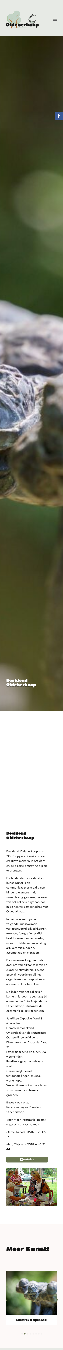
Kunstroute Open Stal (31, 1320)
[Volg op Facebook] (59, 116)
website (28, 1159)
